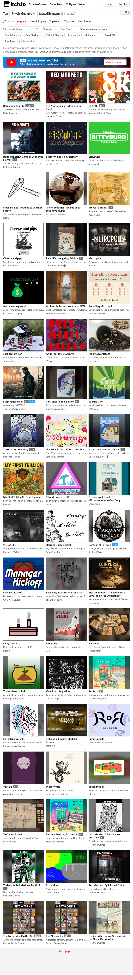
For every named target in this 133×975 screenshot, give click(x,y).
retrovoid (50, 745)
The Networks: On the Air (18, 935)
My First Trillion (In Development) (22, 496)
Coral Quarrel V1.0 (14, 738)
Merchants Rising (13, 401)
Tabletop (47, 29)
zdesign (92, 794)
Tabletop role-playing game (93, 29)
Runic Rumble (96, 738)
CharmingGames (54, 265)
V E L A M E (9, 544)
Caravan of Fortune (100, 544)
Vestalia (7, 786)
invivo (49, 504)
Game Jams (55, 4)
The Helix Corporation (14, 408)
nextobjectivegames (13, 698)
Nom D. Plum (53, 892)
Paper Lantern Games (14, 746)
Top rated (69, 21)
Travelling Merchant (100, 306)
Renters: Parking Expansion (62, 834)
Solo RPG (110, 35)
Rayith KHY (52, 163)
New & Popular (38, 21)
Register (123, 4)
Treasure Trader (98, 207)
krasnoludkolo (10, 265)
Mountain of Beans (99, 353)
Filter (127, 12)
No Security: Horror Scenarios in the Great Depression (107, 937)
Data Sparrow (10, 113)
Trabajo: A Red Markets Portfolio (22, 885)
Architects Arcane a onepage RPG (65, 306)
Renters (93, 691)
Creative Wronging (12, 313)
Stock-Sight (52, 643)
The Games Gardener (56, 313)
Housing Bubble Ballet (58, 544)
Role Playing (32, 35)
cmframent (94, 361)
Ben (48, 650)
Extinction (52, 885)
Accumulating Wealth (15, 306)
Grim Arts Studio (11, 599)
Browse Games (37, 4)
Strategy (72, 35)
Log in (109, 4)
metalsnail (94, 163)
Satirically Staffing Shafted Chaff (65, 592)
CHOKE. (93, 105)
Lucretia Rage (53, 698)
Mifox (49, 361)
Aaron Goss (94, 214)
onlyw (92, 265)
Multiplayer (91, 35)
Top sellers (55, 21)
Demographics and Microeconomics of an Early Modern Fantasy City (105, 500)
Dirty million (10, 643)
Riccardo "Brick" (11, 552)
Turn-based (10, 41)
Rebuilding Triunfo (13, 105)
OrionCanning (53, 552)
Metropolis (95, 258)
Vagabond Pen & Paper (100, 113)
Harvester (95, 643)
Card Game (66, 29)
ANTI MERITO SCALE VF (60, 353)
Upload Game (77, 4)
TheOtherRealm (54, 599)
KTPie (6, 217)
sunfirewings (9, 361)
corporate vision (12, 353)
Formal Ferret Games (14, 943)
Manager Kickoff (13, 592)
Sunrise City (96, 401)
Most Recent (85, 21)
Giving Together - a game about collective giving (63, 209)
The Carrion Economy (15, 449)
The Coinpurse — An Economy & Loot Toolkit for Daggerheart (107, 594)
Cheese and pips (12, 258)
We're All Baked (12, 834)
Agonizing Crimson (13, 794)
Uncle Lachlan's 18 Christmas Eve (65, 449)
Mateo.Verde (95, 650)
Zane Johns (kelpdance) (57, 794)
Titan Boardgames (98, 698)
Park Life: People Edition (60, 401)
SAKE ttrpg (94, 503)
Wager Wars (53, 786)
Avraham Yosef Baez (56, 214)
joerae (6, 504)
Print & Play (53, 35)
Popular (21, 21)
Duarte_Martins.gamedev (101, 742)
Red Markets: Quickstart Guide (107, 885)
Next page (65, 951)
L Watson (93, 408)
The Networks (54, 935)
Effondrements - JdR (58, 496)
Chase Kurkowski (97, 313)
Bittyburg (94, 156)
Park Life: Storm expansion (104, 449)
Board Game (11, 35)
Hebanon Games (54, 116)
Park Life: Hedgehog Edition (62, 258)
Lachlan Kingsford (55, 456)
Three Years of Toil (14, 691)
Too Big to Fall (96, 786)
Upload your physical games (55, 51)
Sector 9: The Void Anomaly (62, 156)
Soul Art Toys (95, 552)
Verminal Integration (58, 691)
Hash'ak (7, 650)
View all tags (30, 41)
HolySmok (94, 602)
